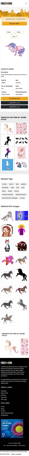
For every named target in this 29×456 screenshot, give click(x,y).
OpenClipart (19, 94)
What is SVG (4, 393)
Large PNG (14, 103)
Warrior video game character (21, 248)
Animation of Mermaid (21, 219)
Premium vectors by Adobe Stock (13, 118)
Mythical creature (21, 194)
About (2, 409)
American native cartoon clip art (7, 234)
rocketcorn (6, 264)
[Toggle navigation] (26, 3)
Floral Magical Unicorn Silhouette (22, 292)
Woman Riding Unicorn (7, 322)
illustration (5, 187)
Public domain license (7, 413)
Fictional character (7, 194)
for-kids (22, 198)
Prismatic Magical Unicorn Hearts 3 (7, 306)
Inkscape (3, 391)
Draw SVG (4, 397)
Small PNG (14, 107)
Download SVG (14, 98)
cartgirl (19, 235)
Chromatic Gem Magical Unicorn (7, 293)
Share (9, 32)
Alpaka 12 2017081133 (7, 248)
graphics (23, 184)
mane (12, 187)
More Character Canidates (10, 198)
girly (17, 184)
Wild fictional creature (7, 219)
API (5, 445)
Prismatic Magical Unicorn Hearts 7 (7, 277)
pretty (4, 191)
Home (2, 406)
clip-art (11, 184)
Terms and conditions (12, 445)
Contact (3, 411)
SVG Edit (3, 395)
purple (10, 191)
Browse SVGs (14, 24)
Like (14, 36)
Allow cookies (16, 454)
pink (18, 187)
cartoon (4, 184)
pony (22, 187)
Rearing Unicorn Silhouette (21, 278)
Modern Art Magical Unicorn (21, 263)
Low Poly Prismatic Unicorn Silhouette (22, 305)
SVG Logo (4, 399)
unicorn (16, 191)
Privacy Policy (21, 445)
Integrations (4, 415)
